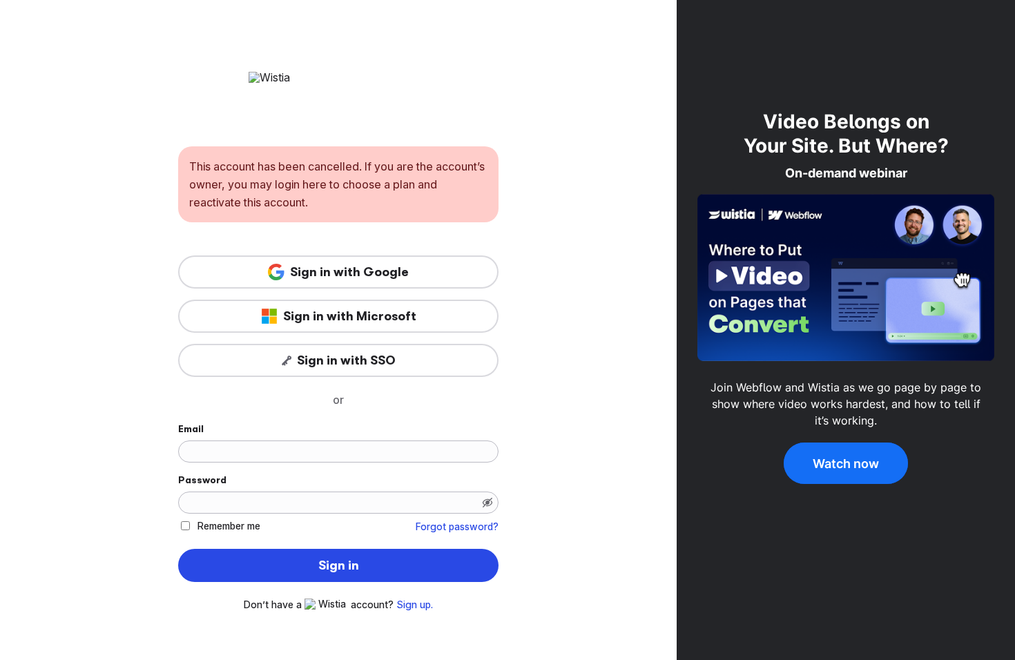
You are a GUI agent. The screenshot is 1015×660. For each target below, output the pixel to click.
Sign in (338, 565)
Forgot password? (457, 526)
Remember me (228, 526)
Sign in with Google (349, 272)
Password (202, 479)
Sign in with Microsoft (349, 316)
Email (191, 428)
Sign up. (414, 605)
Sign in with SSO (346, 360)
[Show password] (487, 502)
